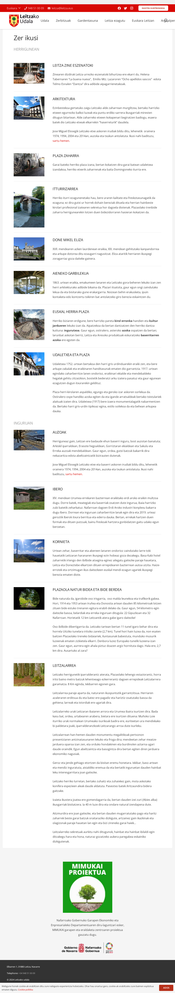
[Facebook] (119, 8)
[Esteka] (23, 20)
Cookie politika (25, 989)
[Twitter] (125, 8)
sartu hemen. (61, 141)
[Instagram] (132, 8)
